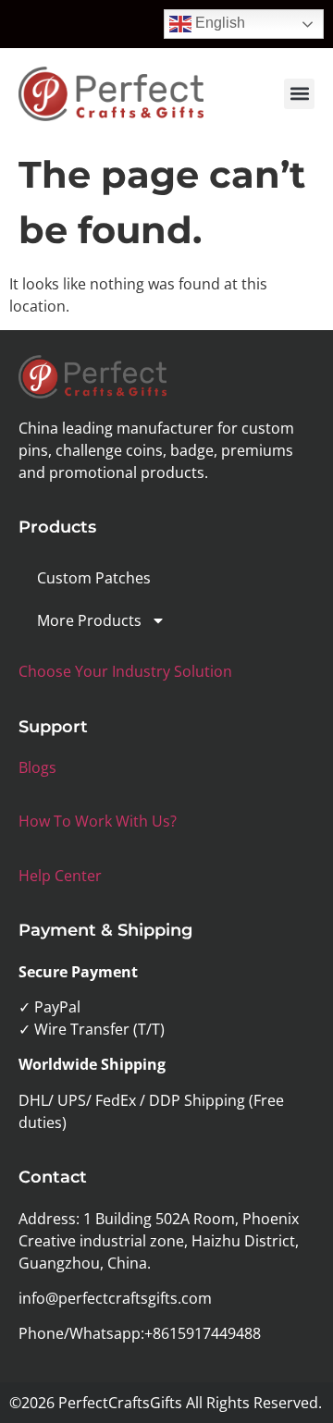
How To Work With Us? (97, 821)
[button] (299, 94)
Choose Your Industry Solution (125, 671)
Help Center (60, 875)
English (218, 23)
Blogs (37, 767)
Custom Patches (94, 578)
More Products (89, 620)
